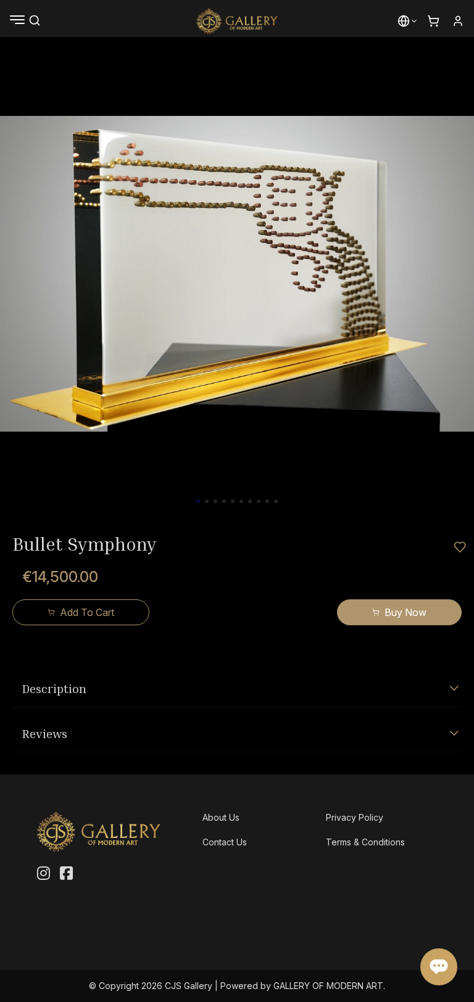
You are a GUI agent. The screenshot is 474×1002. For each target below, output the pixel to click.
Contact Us (224, 842)
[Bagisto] (237, 21)
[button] (403, 21)
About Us (220, 817)
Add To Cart (87, 612)
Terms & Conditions (365, 842)
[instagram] (43, 874)
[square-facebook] (66, 874)
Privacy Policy (354, 817)
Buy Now (405, 612)
